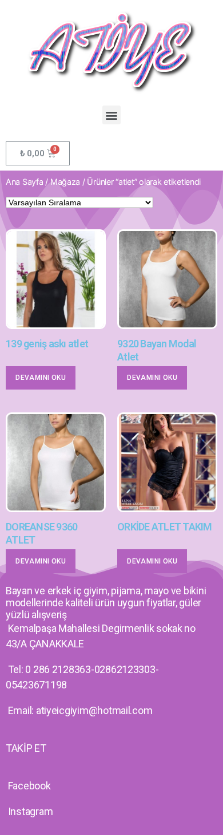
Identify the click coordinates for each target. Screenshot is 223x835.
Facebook (29, 786)
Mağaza (65, 182)
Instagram (30, 811)
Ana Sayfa (24, 182)
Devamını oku (40, 378)
